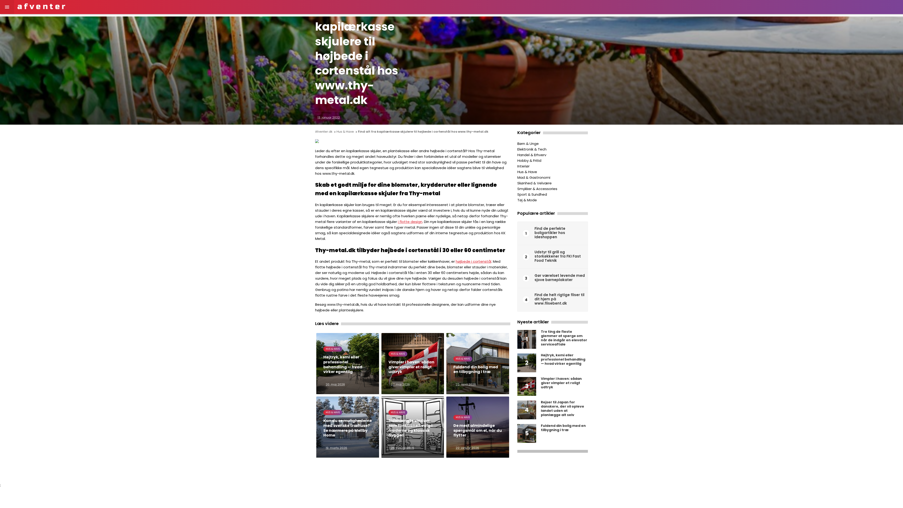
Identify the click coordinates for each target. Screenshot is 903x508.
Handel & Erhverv (531, 154)
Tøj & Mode (527, 200)
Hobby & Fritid (529, 160)
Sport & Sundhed (532, 194)
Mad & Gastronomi (533, 177)
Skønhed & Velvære (534, 183)
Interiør (523, 166)
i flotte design (410, 221)
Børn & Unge (528, 143)
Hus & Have (527, 171)
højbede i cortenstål (473, 261)
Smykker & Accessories (537, 188)
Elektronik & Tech (532, 149)
